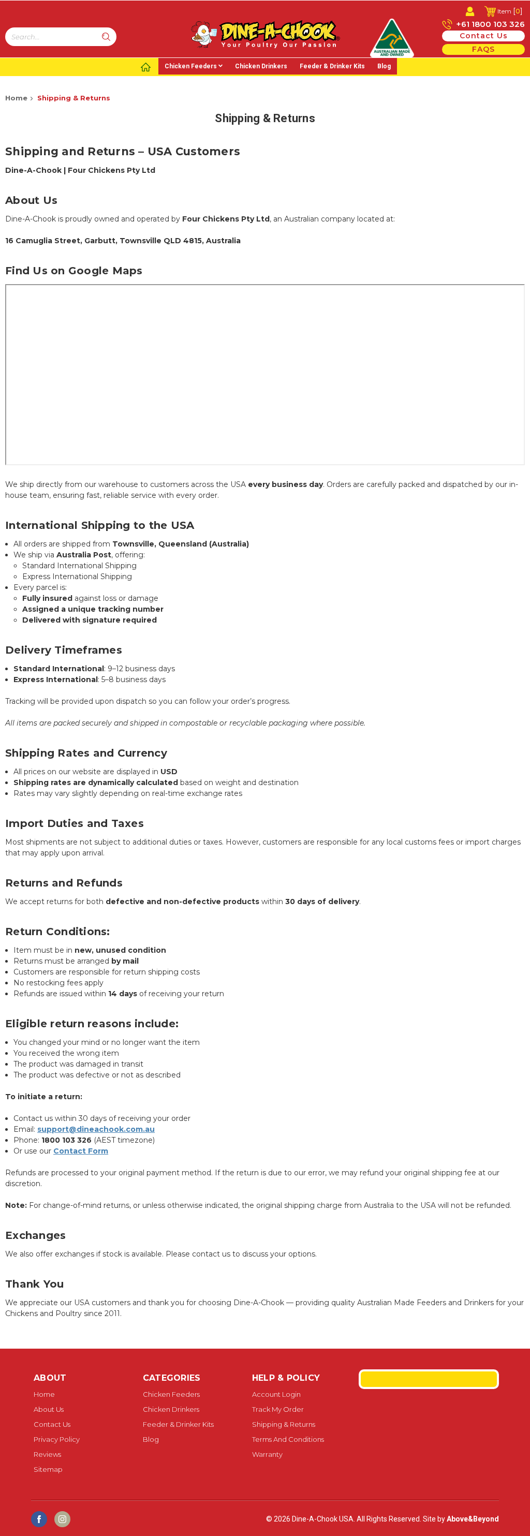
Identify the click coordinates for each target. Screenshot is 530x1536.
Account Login (276, 1394)
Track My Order (278, 1409)
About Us (49, 1409)
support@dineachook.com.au (96, 1129)
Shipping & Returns (73, 98)
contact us (484, 35)
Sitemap (48, 1469)
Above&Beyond (473, 1519)
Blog (384, 66)
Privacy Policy (57, 1439)
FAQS (483, 49)
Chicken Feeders (191, 66)
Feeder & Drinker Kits (332, 66)
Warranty (267, 1454)
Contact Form (80, 1151)
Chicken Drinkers (261, 66)
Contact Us (52, 1424)
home (44, 1394)
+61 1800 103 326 (489, 24)
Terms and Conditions (288, 1439)
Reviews (47, 1454)
